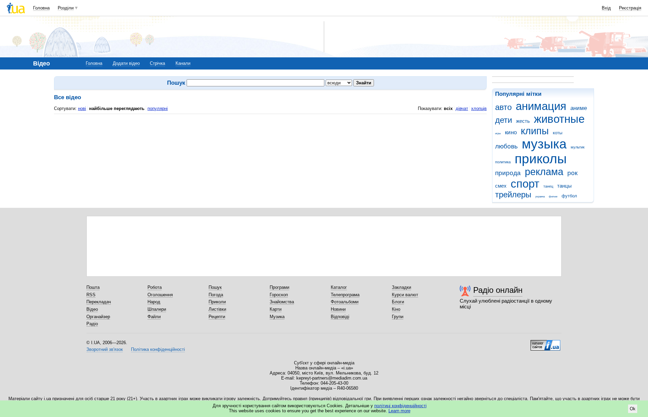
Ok (633, 408)
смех (501, 186)
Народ (153, 301)
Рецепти (217, 316)
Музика (277, 316)
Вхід (606, 7)
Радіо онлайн (497, 290)
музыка (544, 144)
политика (503, 162)
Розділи (66, 7)
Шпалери (156, 309)
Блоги (398, 301)
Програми (279, 287)
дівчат (462, 108)
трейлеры (513, 194)
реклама (544, 171)
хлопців (479, 108)
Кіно (396, 309)
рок (572, 172)
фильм (553, 196)
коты (557, 132)
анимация (541, 106)
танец (548, 186)
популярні (157, 108)
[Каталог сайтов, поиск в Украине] (545, 342)
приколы (541, 158)
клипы (535, 131)
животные (559, 119)
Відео (92, 309)
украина (540, 196)
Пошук (215, 287)
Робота (154, 287)
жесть (523, 121)
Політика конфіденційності (158, 349)
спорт (525, 183)
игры (498, 133)
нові (82, 108)
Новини (338, 309)
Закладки (401, 287)
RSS (91, 294)
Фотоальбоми (344, 301)
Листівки (217, 309)
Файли (154, 316)
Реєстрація (630, 7)
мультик (578, 147)
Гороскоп (279, 294)
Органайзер (98, 316)
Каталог (339, 287)
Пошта (93, 287)
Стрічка (157, 63)
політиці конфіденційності (400, 405)
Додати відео (126, 63)
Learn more (399, 410)
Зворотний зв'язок (104, 349)
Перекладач (98, 301)
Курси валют (405, 294)
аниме (578, 108)
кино (511, 132)
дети (503, 120)
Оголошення (160, 294)
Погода (216, 294)
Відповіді (340, 316)
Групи (397, 316)
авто (503, 107)
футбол (569, 195)
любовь (506, 146)
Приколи (217, 301)
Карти (275, 309)
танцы (564, 186)
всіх (448, 108)
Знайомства (282, 301)
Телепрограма (345, 294)
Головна (41, 7)
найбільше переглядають (116, 108)
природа (508, 172)
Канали (183, 63)
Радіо (92, 323)
